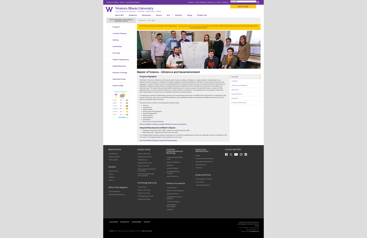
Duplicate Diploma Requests (117, 194)
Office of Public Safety (144, 153)
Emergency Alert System (144, 157)
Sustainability (136, 222)
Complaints (170, 209)
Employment (124, 222)
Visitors (122, 2)
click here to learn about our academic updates (191, 26)
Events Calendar (113, 160)
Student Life (202, 15)
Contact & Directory (120, 33)
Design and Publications (173, 162)
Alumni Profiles (118, 86)
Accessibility (113, 222)
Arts (168, 15)
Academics (133, 15)
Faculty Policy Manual (173, 194)
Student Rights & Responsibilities (171, 205)
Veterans (147, 222)
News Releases (113, 153)
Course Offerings (200, 2)
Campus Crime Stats (143, 166)
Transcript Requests (114, 191)
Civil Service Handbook (173, 201)
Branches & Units (114, 171)
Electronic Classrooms (144, 190)
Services (111, 180)
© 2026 (111, 231)
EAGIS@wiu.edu (254, 231)
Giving (189, 15)
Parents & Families (112, 2)
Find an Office (199, 182)
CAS (148, 20)
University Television (172, 168)
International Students (133, 2)
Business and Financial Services (205, 158)
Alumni (159, 15)
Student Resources (119, 66)
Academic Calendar (114, 157)
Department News (119, 79)
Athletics (178, 15)
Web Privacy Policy (147, 231)
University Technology (144, 199)
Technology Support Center (145, 196)
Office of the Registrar (118, 187)
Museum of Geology (120, 72)
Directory (210, 2)
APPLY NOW (243, 6)
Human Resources (201, 164)
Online (158, 11)
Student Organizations (121, 59)
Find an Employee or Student (204, 179)
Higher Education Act (172, 176)
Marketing (169, 165)
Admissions (146, 15)
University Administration (203, 185)
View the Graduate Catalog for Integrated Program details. (158, 140)
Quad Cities (150, 11)
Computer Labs (142, 187)
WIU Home (142, 20)
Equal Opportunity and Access (204, 161)
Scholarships (117, 46)
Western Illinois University (134, 8)
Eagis (153, 20)
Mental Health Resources (145, 163)
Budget (198, 155)
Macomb (141, 11)
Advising (116, 40)
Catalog (111, 174)
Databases (112, 177)
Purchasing (199, 168)
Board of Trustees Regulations (175, 190)
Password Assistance (144, 193)
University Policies (172, 187)
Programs (116, 27)
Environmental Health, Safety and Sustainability (146, 174)
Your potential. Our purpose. (125, 11)
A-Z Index (218, 2)
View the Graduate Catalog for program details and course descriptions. (163, 124)
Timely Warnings (142, 160)
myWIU (224, 2)
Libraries (191, 2)
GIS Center (116, 53)
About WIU (119, 15)
